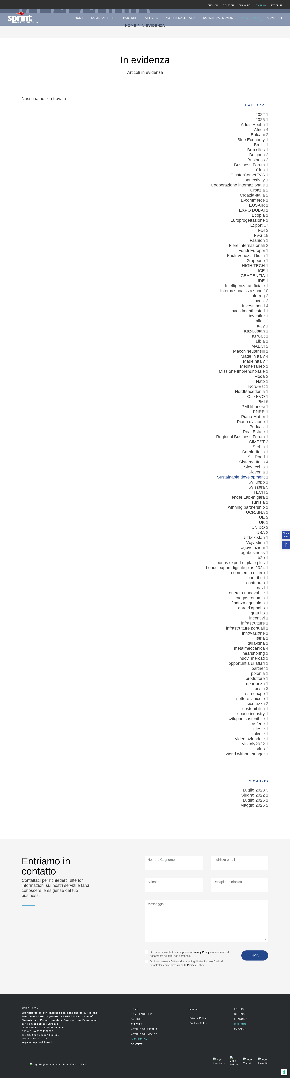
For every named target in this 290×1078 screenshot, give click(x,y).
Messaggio (156, 904)
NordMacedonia (250, 391)
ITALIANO (261, 5)
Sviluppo (257, 482)
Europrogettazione (248, 220)
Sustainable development (241, 477)
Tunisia (258, 502)
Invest (259, 300)
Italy (261, 326)
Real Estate (254, 431)
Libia (261, 341)
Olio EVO (256, 396)
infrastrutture (253, 623)
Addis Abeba (253, 124)
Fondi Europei (252, 250)
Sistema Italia (252, 462)
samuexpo (255, 693)
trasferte (257, 723)
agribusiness (253, 552)
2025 (260, 119)
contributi (257, 577)
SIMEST (257, 441)
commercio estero (248, 572)
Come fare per (103, 17)
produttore (256, 678)
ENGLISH (213, 5)
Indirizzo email (224, 859)
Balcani (258, 134)
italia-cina (256, 643)
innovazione (254, 633)
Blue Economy (251, 139)
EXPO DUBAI (252, 210)
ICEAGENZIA (252, 275)
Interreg (258, 295)
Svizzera (257, 487)
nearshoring (254, 653)
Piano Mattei (253, 416)
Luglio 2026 (254, 800)
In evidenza (250, 17)
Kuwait (259, 336)
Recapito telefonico (227, 882)
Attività (151, 17)
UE (262, 517)
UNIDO (258, 527)
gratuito (258, 613)
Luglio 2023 (254, 790)
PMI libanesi (253, 406)
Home (79, 17)
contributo (256, 582)
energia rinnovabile (247, 592)
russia (259, 688)
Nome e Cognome (161, 859)
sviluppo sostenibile (247, 718)
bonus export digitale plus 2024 (236, 567)
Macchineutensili (249, 351)
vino (261, 749)
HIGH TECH (254, 265)
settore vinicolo (251, 698)
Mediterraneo (253, 366)
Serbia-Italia (254, 451)
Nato (261, 381)
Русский (276, 5)
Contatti (274, 17)
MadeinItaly (254, 361)
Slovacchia (255, 467)
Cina (261, 169)
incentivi (257, 618)
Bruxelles (256, 149)
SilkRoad (257, 456)
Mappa (193, 1009)
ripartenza (256, 683)
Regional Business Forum (241, 436)
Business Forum (250, 164)
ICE (262, 270)
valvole (258, 733)
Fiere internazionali (247, 245)
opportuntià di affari (247, 663)
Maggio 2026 (252, 805)
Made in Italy (253, 356)
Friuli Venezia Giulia (246, 255)
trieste (259, 728)
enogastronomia (250, 597)
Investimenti (254, 305)
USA (261, 532)
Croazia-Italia (253, 195)
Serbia (259, 446)
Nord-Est (257, 386)
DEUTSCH (228, 5)
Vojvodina (256, 542)
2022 (260, 114)
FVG (259, 235)
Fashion (258, 240)
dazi (261, 587)
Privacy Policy (200, 952)
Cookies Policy (198, 1023)
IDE (262, 280)
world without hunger (246, 754)
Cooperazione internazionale (238, 185)
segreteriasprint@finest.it (37, 1042)
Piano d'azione (251, 421)
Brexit (260, 144)
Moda (260, 376)
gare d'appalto (252, 608)
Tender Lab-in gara (248, 497)
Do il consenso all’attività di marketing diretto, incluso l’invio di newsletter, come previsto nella (186, 963)
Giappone (256, 260)
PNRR (259, 411)
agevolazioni (253, 547)
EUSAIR (257, 205)
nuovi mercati (252, 658)
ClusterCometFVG (248, 175)
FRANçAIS (245, 5)
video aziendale (250, 738)
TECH (259, 492)
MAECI (258, 346)
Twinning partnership (246, 507)
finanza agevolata (248, 603)
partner (259, 668)
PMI (261, 401)
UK (262, 522)
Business (256, 159)
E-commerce (253, 200)
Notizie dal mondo (218, 17)
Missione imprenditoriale (242, 371)
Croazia (258, 190)
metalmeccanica (250, 648)
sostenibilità (254, 708)
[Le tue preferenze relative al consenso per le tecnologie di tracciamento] (284, 1072)
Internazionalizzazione (242, 290)
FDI (262, 230)
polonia (258, 673)
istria (261, 638)
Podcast (257, 426)
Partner (130, 17)
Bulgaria (257, 154)
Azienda (153, 882)
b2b (262, 557)
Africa (260, 129)
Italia (258, 321)
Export (257, 225)
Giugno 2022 (253, 795)
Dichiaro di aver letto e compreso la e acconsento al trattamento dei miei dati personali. (189, 954)
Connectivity (253, 180)
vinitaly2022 (254, 743)
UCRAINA (256, 512)
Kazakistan (255, 331)
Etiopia (259, 215)
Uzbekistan (255, 537)
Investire (257, 316)
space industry (251, 713)
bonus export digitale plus (241, 562)
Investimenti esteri (248, 310)
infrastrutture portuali (246, 628)
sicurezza (256, 703)
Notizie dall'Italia (181, 17)
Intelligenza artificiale (245, 285)
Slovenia (257, 472)
